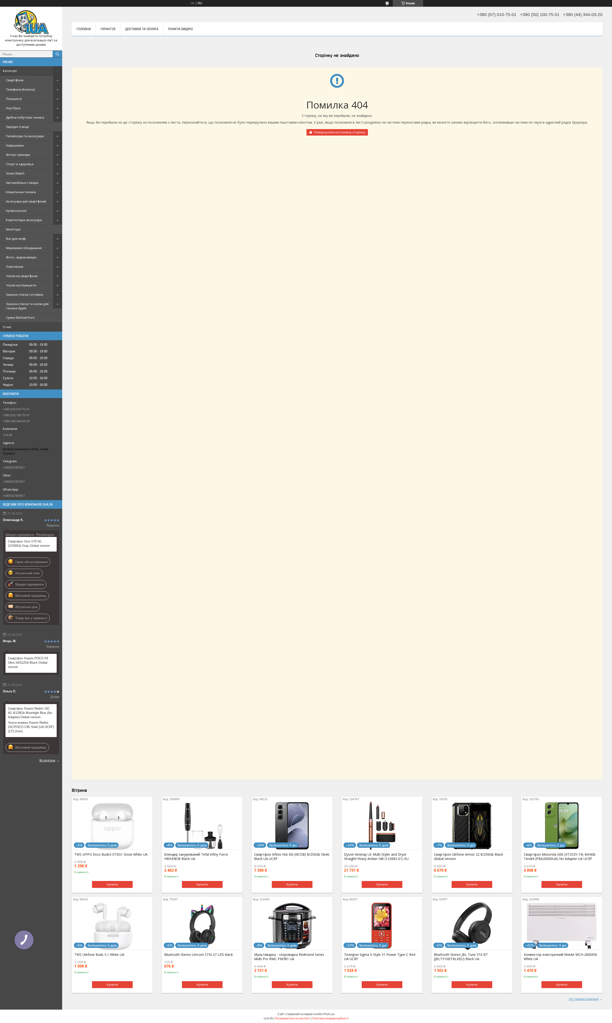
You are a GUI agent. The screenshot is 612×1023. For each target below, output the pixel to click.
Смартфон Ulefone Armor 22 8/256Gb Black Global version (468, 856)
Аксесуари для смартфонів (26, 201)
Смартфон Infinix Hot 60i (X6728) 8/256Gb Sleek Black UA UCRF (291, 856)
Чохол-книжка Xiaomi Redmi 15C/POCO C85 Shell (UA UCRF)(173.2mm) (31, 727)
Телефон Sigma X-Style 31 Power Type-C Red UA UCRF (379, 956)
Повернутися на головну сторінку (339, 132)
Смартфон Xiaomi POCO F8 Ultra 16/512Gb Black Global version (28, 662)
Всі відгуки (47, 760)
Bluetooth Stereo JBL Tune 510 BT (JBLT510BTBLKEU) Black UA (461, 956)
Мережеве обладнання (24, 248)
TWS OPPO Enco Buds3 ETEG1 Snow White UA (111, 854)
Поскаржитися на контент (292, 1018)
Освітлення (14, 266)
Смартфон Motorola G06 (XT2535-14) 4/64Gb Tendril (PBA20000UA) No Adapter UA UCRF (560, 856)
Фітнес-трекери (18, 155)
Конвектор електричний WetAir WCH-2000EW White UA (560, 956)
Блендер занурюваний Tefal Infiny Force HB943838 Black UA (196, 856)
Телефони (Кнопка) (20, 89)
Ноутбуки (13, 108)
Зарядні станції (17, 127)
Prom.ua (328, 1014)
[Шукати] (57, 54)
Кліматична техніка (21, 192)
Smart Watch (15, 173)
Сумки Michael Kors (20, 317)
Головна (83, 29)
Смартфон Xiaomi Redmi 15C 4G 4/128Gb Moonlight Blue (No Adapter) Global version (30, 713)
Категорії (10, 71)
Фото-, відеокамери (21, 257)
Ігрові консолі (16, 210)
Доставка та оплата (141, 29)
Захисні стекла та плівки (24, 294)
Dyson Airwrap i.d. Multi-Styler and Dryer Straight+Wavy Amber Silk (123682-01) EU (376, 856)
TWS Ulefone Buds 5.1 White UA (99, 954)
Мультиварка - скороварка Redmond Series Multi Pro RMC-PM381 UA (289, 956)
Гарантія (108, 29)
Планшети (14, 99)
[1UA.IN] (31, 22)
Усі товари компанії (583, 999)
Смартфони (14, 80)
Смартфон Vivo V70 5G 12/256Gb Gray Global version (29, 543)
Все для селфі (16, 238)
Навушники (15, 145)
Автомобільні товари (22, 183)
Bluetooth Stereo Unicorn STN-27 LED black (198, 954)
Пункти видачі (180, 29)
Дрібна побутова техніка (25, 117)
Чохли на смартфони (22, 276)
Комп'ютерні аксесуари (24, 220)
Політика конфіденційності (330, 1018)
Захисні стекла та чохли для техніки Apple (27, 306)
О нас (7, 327)
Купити (112, 884)
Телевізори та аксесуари (25, 136)
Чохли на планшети (21, 285)
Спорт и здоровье (20, 164)
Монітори (13, 229)
